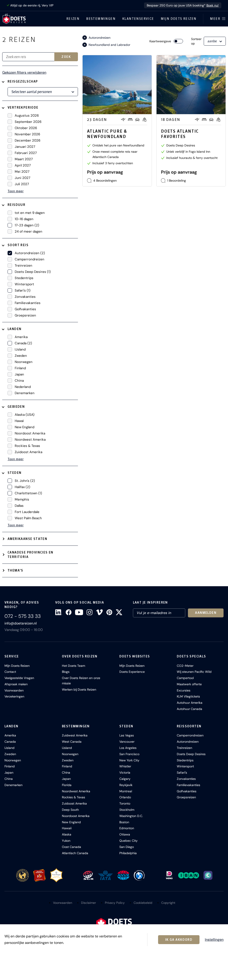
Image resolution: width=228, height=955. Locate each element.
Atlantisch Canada (75, 853)
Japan (8, 772)
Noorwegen (12, 760)
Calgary (124, 779)
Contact (10, 672)
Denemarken (13, 785)
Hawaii (66, 828)
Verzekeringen (14, 696)
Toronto (124, 803)
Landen (14, 329)
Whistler (125, 766)
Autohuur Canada (189, 709)
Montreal (125, 791)
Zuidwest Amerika (75, 735)
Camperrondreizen (190, 735)
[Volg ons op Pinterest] (109, 612)
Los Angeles (127, 748)
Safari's (182, 772)
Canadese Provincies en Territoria (30, 554)
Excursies (183, 690)
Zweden (10, 754)
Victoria (124, 772)
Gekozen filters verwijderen (24, 72)
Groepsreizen (186, 797)
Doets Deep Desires (191, 754)
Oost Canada (71, 847)
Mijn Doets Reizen (179, 19)
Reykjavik (125, 785)
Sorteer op (196, 41)
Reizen (72, 19)
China (8, 779)
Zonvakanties (186, 779)
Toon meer (16, 191)
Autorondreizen (188, 742)
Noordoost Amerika (76, 816)
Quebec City (128, 841)
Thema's (15, 570)
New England (71, 822)
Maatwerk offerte (189, 684)
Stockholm (126, 810)
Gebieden (16, 407)
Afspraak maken (16, 684)
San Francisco (129, 754)
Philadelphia (128, 853)
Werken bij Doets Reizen (79, 689)
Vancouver (126, 742)
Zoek (66, 57)
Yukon (66, 841)
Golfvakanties (186, 791)
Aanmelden (205, 613)
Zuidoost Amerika (74, 803)
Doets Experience (132, 672)
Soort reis (18, 245)
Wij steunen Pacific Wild (194, 672)
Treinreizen (184, 748)
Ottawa (124, 834)
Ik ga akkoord (178, 940)
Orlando (125, 797)
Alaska (66, 834)
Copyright (168, 903)
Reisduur (16, 205)
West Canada (71, 742)
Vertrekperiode (23, 107)
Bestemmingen (101, 19)
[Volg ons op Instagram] (89, 612)
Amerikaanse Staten (27, 539)
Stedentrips (185, 760)
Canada (10, 742)
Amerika (10, 735)
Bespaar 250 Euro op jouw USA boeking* (183, 5)
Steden (14, 473)
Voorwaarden (14, 690)
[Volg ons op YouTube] (79, 612)
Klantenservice (138, 19)
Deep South (70, 810)
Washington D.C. (131, 816)
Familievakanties (188, 785)
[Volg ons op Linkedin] (58, 612)
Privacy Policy (115, 903)
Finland (9, 766)
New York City (129, 760)
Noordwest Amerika (76, 791)
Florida (66, 785)
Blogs (65, 672)
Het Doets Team (73, 666)
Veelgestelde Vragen (19, 678)
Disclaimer (88, 903)
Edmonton (126, 828)
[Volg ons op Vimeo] (99, 612)
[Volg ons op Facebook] (68, 612)
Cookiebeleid (143, 903)
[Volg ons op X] (119, 612)
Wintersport (185, 766)
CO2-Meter (185, 666)
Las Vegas (126, 735)
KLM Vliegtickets (188, 696)
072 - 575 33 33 (22, 616)
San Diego (126, 847)
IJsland (9, 748)
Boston (124, 822)
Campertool (185, 678)
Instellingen (214, 939)
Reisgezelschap (23, 81)
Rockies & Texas (73, 797)
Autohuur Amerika (189, 703)
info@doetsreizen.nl (20, 623)
